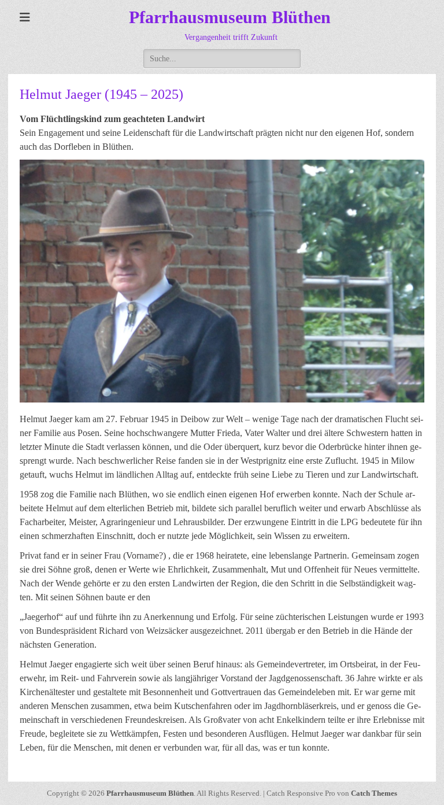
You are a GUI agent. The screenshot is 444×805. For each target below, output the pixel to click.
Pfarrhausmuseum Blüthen (230, 17)
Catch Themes (374, 793)
